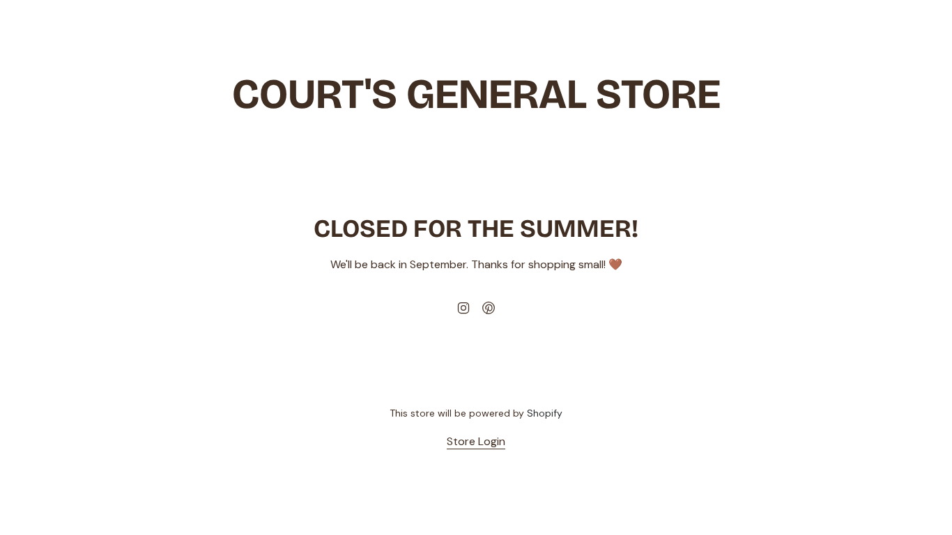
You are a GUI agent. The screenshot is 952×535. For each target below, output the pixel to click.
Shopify (544, 413)
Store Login (476, 441)
